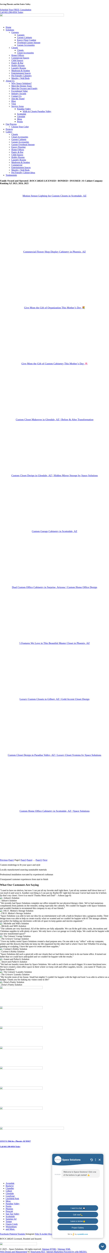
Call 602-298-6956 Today (10, 1147)
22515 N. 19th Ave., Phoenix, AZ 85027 (15, 1141)
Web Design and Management (13, 1251)
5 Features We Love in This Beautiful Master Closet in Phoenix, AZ (54, 643)
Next (45, 860)
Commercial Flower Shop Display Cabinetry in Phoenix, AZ (54, 251)
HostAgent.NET (38, 1251)
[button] (57, 30)
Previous (4, 860)
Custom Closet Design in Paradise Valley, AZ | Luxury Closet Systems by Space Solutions (54, 755)
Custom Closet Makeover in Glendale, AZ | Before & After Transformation (54, 419)
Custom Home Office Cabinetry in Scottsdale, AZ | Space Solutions (55, 811)
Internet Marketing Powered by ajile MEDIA (66, 1251)
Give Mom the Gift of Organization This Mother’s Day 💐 (54, 307)
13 (39, 860)
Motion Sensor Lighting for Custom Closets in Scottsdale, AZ (54, 195)
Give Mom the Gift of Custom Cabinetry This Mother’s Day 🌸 (54, 363)
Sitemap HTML (49, 1249)
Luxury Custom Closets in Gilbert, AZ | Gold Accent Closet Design (54, 699)
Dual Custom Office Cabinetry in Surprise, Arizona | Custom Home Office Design (54, 587)
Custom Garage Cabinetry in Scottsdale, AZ (54, 531)
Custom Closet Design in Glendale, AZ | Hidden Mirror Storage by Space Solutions (54, 475)
